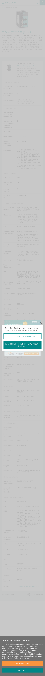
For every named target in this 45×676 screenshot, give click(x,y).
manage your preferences (12, 654)
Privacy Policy (13, 658)
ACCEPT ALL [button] (23, 670)
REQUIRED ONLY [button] (22, 663)
